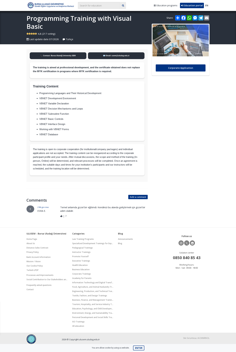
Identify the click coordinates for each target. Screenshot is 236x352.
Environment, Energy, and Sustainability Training (93, 313)
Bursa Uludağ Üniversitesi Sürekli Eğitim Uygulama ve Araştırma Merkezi (50, 5)
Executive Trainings (81, 260)
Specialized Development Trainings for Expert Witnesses (93, 243)
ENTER (138, 347)
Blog (120, 243)
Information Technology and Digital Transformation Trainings (93, 282)
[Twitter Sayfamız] (186, 243)
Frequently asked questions (39, 285)
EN (206, 5)
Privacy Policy (32, 252)
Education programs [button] (166, 5)
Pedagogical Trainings (82, 247)
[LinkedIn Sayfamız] (192, 243)
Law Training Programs (83, 239)
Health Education (80, 265)
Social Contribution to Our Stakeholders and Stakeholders (47, 279)
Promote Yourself (80, 256)
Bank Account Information (38, 257)
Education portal (193, 5)
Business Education (81, 269)
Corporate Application (180, 67)
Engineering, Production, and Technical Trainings (93, 291)
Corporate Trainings (81, 273)
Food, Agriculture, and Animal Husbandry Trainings (93, 286)
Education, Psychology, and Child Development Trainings (93, 308)
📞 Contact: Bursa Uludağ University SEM (58, 56)
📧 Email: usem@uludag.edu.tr (116, 56)
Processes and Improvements (39, 275)
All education (78, 326)
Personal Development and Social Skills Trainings (93, 317)
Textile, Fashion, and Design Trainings (89, 295)
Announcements (125, 239)
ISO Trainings (78, 321)
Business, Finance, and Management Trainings (93, 300)
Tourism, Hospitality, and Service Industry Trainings (93, 304)
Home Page (31, 239)
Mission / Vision (33, 261)
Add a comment (138, 196)
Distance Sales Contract (37, 247)
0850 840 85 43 (187, 257)
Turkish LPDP (32, 270)
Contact (30, 289)
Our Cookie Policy (34, 265)
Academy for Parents (82, 278)
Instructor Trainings (81, 252)
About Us (30, 243)
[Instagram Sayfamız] (181, 243)
